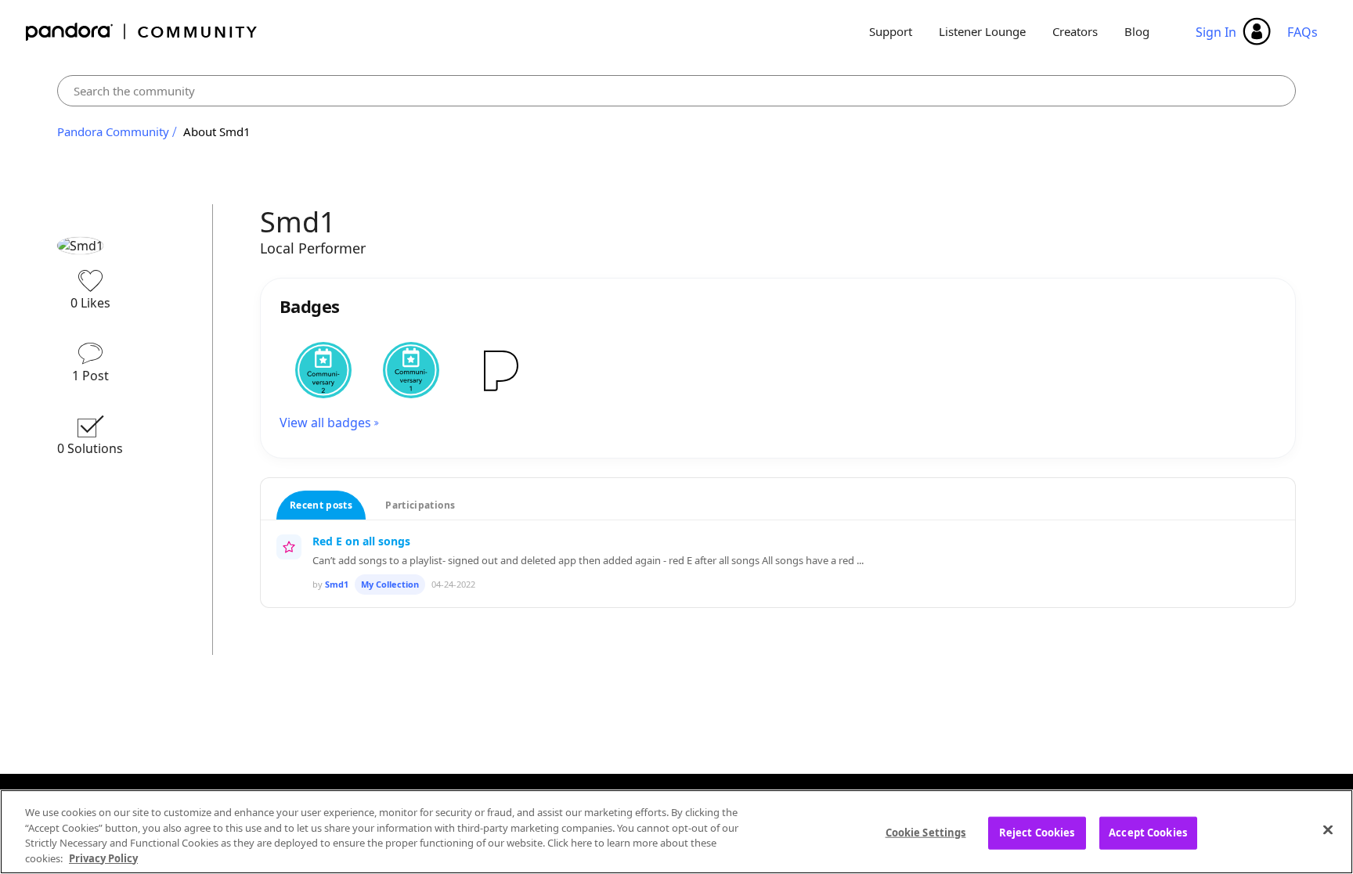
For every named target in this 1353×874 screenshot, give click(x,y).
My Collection (390, 584)
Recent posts (321, 505)
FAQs (1302, 32)
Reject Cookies (1037, 832)
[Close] (1328, 829)
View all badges (325, 422)
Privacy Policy (103, 858)
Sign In (1216, 32)
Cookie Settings (926, 832)
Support (890, 31)
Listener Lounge (982, 31)
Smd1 (336, 584)
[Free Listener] (499, 370)
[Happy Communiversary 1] (411, 370)
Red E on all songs (361, 541)
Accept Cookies (1148, 832)
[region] (676, 831)
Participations (420, 505)
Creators (1075, 31)
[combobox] (676, 90)
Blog (1136, 31)
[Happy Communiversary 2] (323, 370)
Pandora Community (142, 32)
